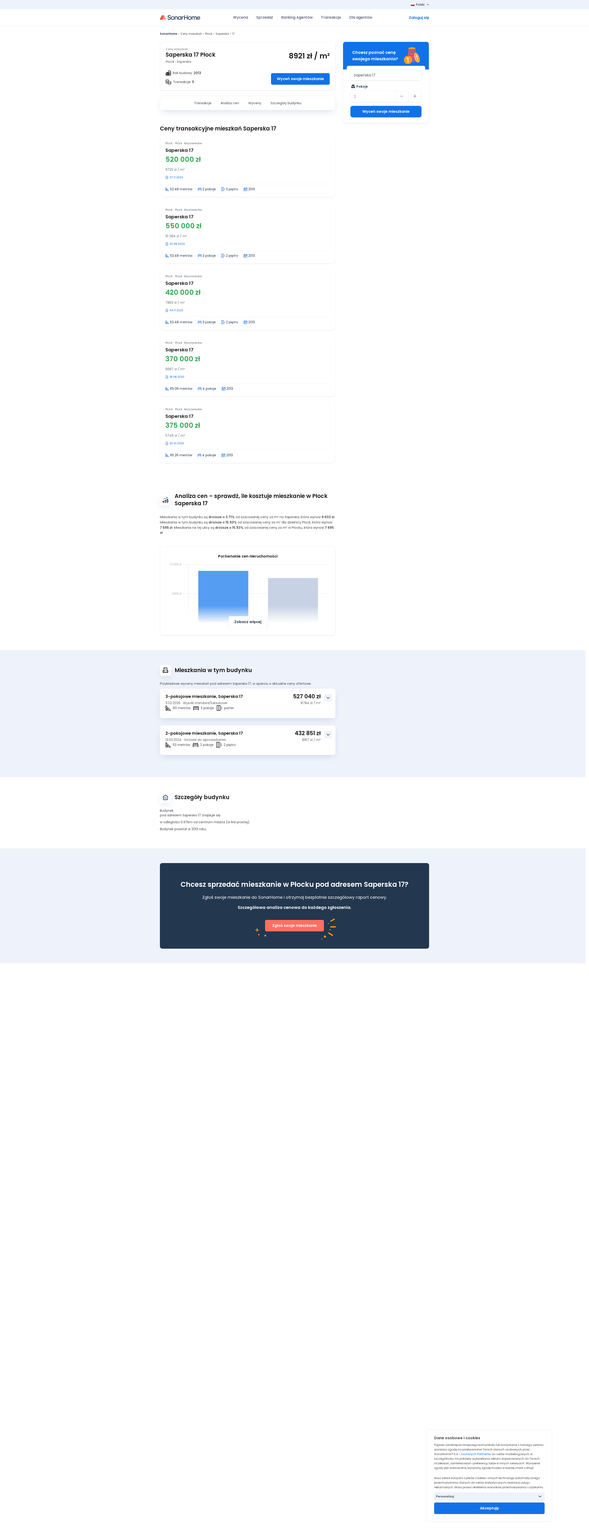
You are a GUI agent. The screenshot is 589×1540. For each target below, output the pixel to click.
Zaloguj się (419, 17)
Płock (208, 34)
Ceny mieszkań (191, 34)
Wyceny (254, 103)
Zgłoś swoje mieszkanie (294, 925)
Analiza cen (230, 103)
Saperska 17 (179, 150)
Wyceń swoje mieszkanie (300, 78)
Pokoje (362, 86)
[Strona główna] (180, 17)
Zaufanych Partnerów (476, 1454)
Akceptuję (489, 1508)
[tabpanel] (247, 299)
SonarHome (168, 34)
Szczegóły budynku (286, 103)
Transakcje (202, 103)
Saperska (222, 34)
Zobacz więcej (247, 621)
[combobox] (386, 75)
